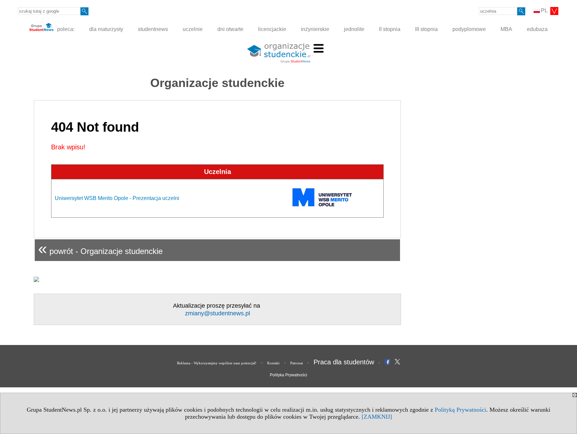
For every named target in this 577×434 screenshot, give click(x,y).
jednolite (354, 29)
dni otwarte (230, 29)
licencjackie (272, 29)
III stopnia (426, 29)
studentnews (153, 29)
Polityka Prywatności (288, 375)
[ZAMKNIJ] (377, 416)
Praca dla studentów (344, 362)
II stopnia (389, 29)
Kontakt (273, 363)
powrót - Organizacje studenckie (100, 248)
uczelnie (193, 29)
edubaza (537, 29)
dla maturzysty (106, 29)
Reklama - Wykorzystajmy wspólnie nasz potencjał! (216, 363)
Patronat (296, 363)
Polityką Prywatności (460, 409)
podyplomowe (469, 29)
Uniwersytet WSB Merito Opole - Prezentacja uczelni (117, 198)
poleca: (65, 29)
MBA (506, 29)
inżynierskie (315, 29)
